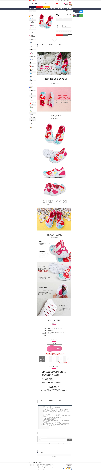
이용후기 (60, 44)
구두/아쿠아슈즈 (67, 10)
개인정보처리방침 (33, 462)
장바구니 (64, 0)
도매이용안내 (68, 0)
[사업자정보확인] (45, 465)
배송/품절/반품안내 (51, 44)
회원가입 (54, 0)
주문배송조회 (58, 0)
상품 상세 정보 (42, 44)
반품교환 (71, 0)
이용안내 (37, 462)
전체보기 (69, 446)
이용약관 (30, 462)
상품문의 (59, 434)
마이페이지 (61, 0)
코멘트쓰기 (69, 439)
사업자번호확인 (40, 462)
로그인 (51, 0)
